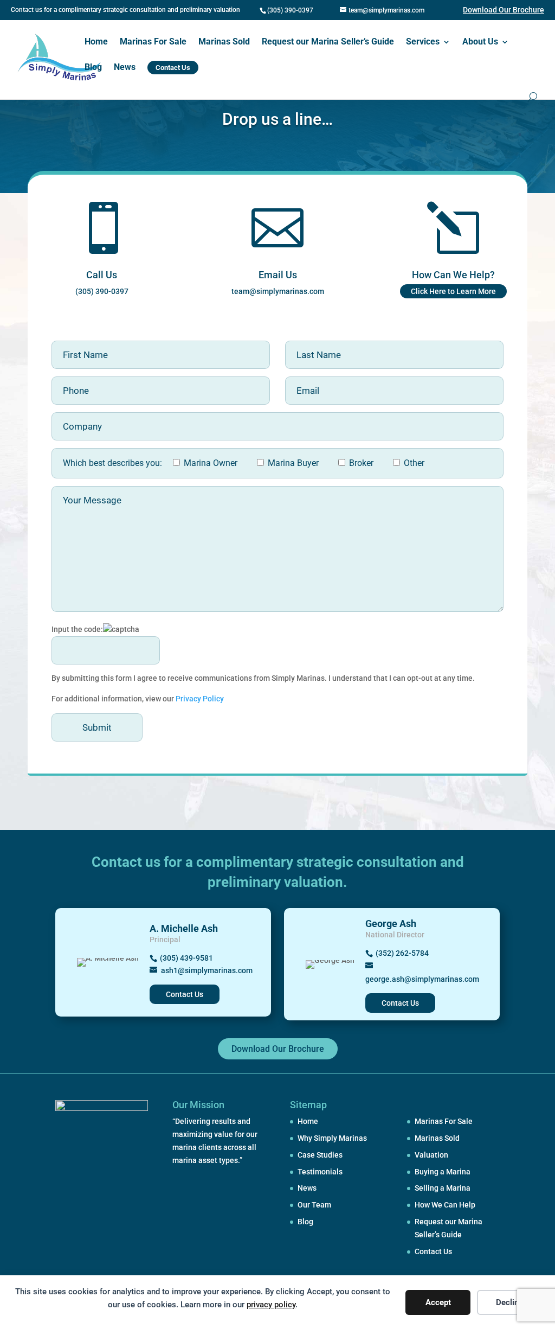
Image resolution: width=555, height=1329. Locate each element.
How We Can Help (445, 1204)
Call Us (101, 274)
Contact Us (184, 994)
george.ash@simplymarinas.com (422, 979)
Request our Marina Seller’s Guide (328, 42)
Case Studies (320, 1155)
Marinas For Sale (153, 42)
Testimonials (320, 1171)
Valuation (431, 1155)
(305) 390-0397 (290, 10)
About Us (480, 42)
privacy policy (271, 1304)
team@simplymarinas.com (277, 291)
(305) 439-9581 (186, 958)
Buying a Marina (442, 1171)
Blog (93, 67)
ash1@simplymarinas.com (207, 970)
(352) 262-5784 (402, 953)
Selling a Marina (442, 1188)
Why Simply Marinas (332, 1138)
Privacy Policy (199, 698)
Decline (509, 1302)
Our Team (314, 1204)
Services (423, 42)
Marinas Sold (224, 42)
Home (96, 42)
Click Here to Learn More (453, 291)
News (124, 67)
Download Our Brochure (503, 9)
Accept (438, 1302)
